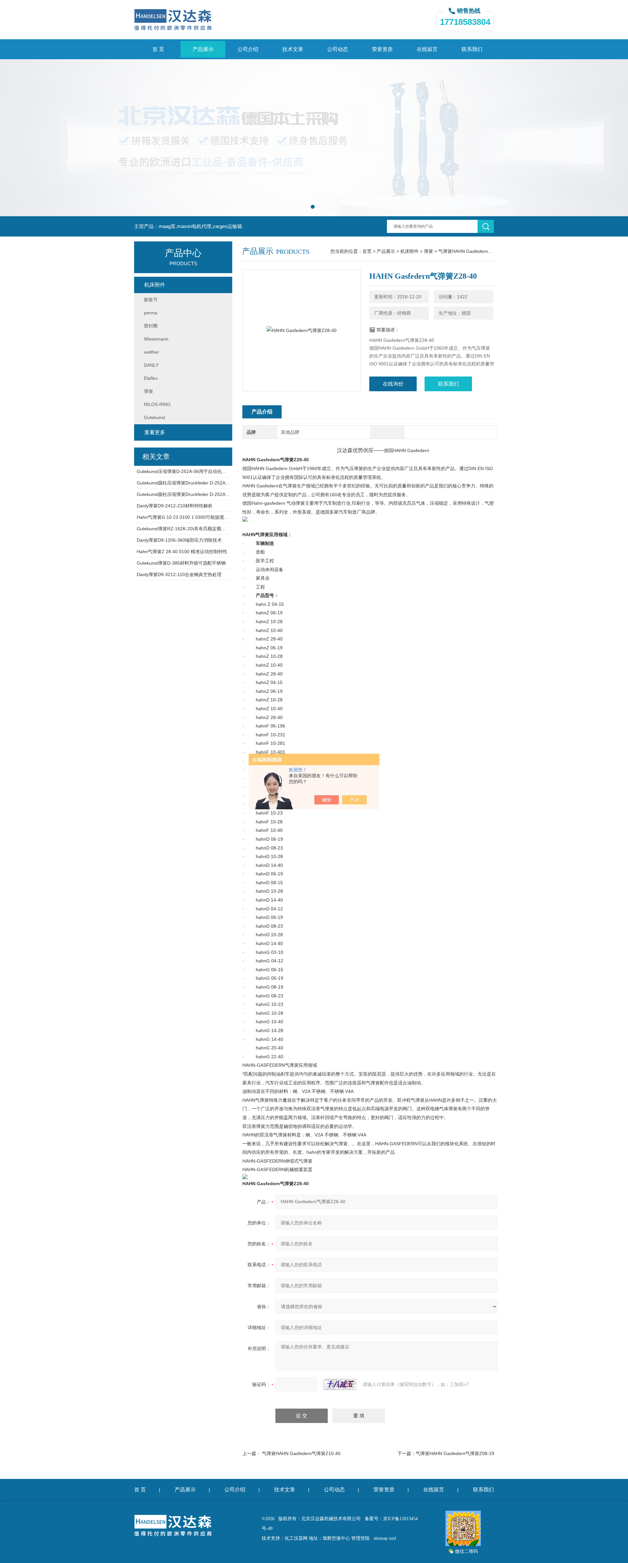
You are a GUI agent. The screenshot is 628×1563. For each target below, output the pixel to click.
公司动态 (337, 49)
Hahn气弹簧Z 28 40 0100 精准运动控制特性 (182, 551)
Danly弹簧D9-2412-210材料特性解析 (175, 505)
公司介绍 (247, 49)
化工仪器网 (296, 1538)
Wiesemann (156, 339)
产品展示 (203, 49)
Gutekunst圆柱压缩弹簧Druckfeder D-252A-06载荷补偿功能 (183, 494)
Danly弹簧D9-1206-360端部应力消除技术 (179, 540)
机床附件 (409, 251)
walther (151, 352)
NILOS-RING (157, 404)
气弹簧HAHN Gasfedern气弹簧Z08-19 (455, 1453)
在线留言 (427, 49)
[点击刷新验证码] (339, 1384)
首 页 (158, 49)
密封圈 (151, 325)
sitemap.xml (385, 1538)
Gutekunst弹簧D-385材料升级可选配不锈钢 (181, 563)
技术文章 (292, 49)
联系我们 (472, 49)
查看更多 (154, 432)
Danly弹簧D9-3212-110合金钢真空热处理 (179, 574)
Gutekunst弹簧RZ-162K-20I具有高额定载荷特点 (183, 528)
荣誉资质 (382, 49)
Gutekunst (154, 417)
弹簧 (428, 251)
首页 (367, 251)
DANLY (151, 365)
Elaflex (151, 378)
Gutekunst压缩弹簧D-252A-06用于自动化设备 (183, 471)
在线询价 (393, 384)
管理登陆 (360, 1538)
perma (150, 312)
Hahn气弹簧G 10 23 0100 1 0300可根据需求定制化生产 (183, 517)
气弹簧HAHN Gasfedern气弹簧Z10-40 (301, 1453)
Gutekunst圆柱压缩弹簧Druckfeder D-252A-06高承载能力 (183, 482)
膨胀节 (151, 299)
